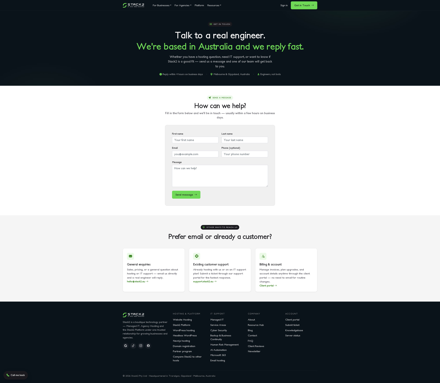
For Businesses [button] (161, 5)
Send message (184, 194)
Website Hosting (182, 319)
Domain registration (184, 346)
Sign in (284, 5)
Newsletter (254, 351)
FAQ (250, 340)
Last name (227, 133)
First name (177, 133)
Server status (292, 335)
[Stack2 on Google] (126, 346)
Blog (250, 330)
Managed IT (217, 319)
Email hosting (217, 360)
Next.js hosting (181, 340)
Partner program (182, 351)
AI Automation (218, 349)
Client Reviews (256, 346)
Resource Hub (256, 324)
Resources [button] (213, 5)
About (251, 319)
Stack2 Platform (181, 324)
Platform (199, 5)
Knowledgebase (294, 330)
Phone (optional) (231, 147)
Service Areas (218, 324)
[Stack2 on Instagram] (141, 346)
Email (175, 147)
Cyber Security (218, 330)
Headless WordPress (185, 335)
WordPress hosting (184, 330)
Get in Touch (302, 5)
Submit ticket (292, 324)
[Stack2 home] (133, 5)
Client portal (292, 319)
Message (177, 162)
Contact (252, 335)
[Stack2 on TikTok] (133, 346)
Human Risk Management (224, 344)
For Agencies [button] (182, 5)
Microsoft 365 (218, 355)
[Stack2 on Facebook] (148, 346)
